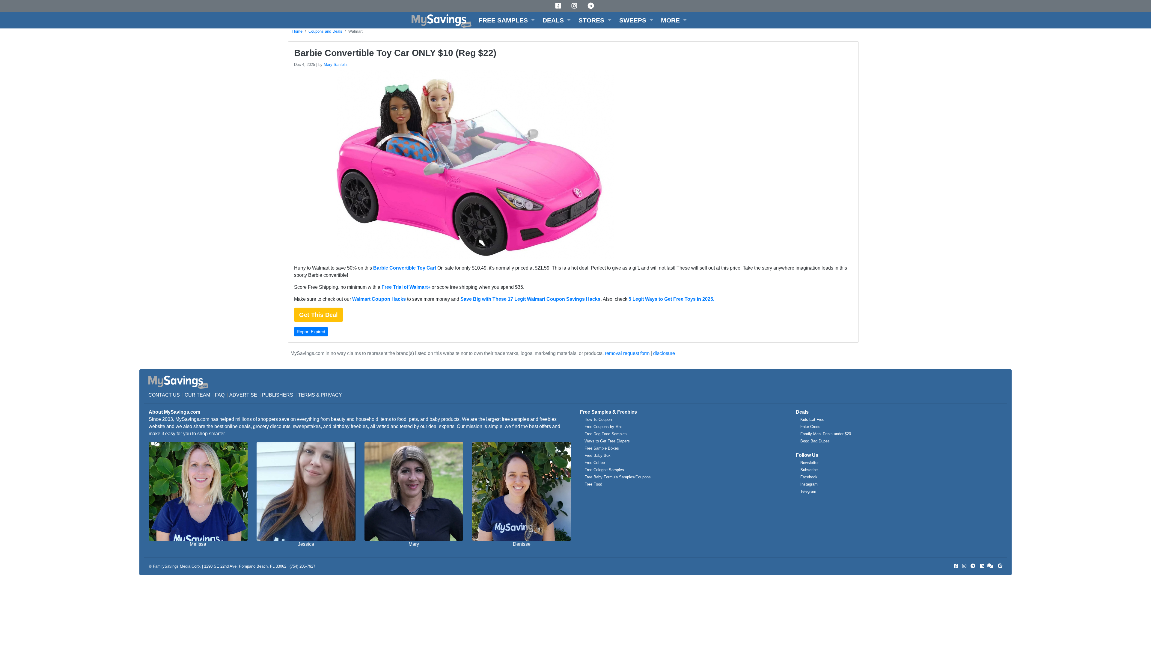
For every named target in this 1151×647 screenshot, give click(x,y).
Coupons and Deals (325, 31)
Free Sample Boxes (601, 448)
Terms (306, 394)
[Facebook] (559, 5)
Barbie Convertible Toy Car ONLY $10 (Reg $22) (395, 53)
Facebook (808, 477)
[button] (506, 20)
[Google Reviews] (999, 566)
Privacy (331, 394)
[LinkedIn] (982, 566)
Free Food (593, 484)
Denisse (522, 544)
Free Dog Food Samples (605, 434)
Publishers (277, 394)
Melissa (198, 544)
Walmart (355, 31)
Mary (414, 544)
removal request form (627, 353)
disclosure (664, 353)
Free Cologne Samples (604, 470)
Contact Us (164, 394)
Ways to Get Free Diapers (607, 441)
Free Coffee (594, 462)
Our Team (197, 394)
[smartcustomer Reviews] (991, 566)
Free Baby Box (597, 455)
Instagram (809, 484)
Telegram (808, 491)
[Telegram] (592, 5)
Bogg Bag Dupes (815, 441)
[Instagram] (575, 5)
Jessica (306, 544)
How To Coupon (598, 419)
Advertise (243, 394)
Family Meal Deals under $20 (825, 434)
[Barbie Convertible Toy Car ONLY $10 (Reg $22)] (471, 165)
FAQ (220, 394)
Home (297, 31)
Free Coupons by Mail (603, 426)
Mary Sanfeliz (336, 64)
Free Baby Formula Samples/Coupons (617, 477)
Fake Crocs (810, 426)
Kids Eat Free (812, 419)
